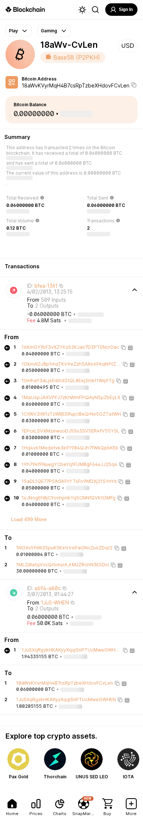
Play (13, 30)
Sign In (126, 9)
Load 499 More (29, 519)
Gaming (49, 30)
